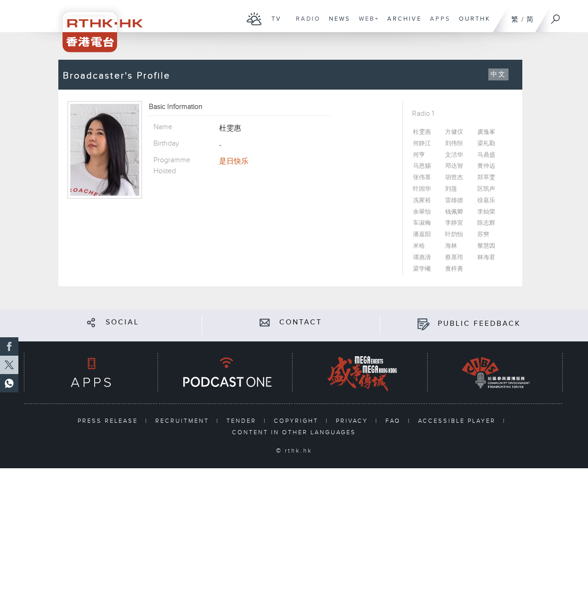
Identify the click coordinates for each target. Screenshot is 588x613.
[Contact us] (265, 322)
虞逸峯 (486, 132)
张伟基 (422, 177)
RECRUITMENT (183, 421)
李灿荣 (486, 212)
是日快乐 (234, 161)
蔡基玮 (454, 257)
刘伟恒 (454, 143)
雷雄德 (454, 200)
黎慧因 (486, 246)
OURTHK (472, 23)
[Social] (91, 322)
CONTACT (300, 322)
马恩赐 (422, 166)
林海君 (486, 257)
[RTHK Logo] (96, 26)
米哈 (419, 246)
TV (274, 23)
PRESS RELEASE (109, 421)
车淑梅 (422, 223)
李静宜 (454, 223)
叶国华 (422, 189)
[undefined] (254, 19)
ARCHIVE (402, 23)
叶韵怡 (454, 234)
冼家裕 (422, 200)
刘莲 (451, 189)
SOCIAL (122, 322)
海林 (451, 246)
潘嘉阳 (422, 234)
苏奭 (483, 234)
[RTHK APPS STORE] (91, 372)
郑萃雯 (486, 177)
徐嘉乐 (486, 200)
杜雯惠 (422, 132)
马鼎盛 (486, 155)
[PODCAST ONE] (225, 372)
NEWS (337, 23)
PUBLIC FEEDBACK (479, 323)
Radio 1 (423, 113)
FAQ (394, 421)
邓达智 (454, 166)
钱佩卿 (454, 212)
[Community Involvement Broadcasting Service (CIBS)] (496, 372)
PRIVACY (353, 421)
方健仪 (454, 132)
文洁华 (454, 155)
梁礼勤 (486, 143)
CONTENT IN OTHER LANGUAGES (294, 432)
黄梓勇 (454, 269)
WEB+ (366, 23)
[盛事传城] (360, 372)
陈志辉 (486, 223)
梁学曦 (422, 269)
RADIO (306, 23)
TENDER (242, 421)
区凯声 (486, 189)
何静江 (422, 143)
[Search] (556, 16)
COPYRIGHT (297, 421)
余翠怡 (422, 212)
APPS (438, 23)
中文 (498, 74)
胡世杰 (454, 177)
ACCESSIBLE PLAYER (458, 421)
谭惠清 (422, 257)
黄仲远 (486, 166)
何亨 (419, 155)
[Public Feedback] (423, 324)
